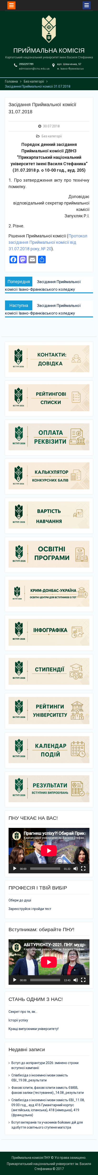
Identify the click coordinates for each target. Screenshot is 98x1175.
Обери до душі (20, 900)
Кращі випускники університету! (34, 1029)
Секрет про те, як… (23, 1012)
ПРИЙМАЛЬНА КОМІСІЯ (49, 50)
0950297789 (26, 64)
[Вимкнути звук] (75, 868)
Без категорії (52, 136)
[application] (49, 850)
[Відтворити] (14, 868)
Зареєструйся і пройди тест (30, 909)
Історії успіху (18, 1020)
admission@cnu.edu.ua (34, 68)
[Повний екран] (83, 868)
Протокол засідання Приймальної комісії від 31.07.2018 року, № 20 (48, 242)
